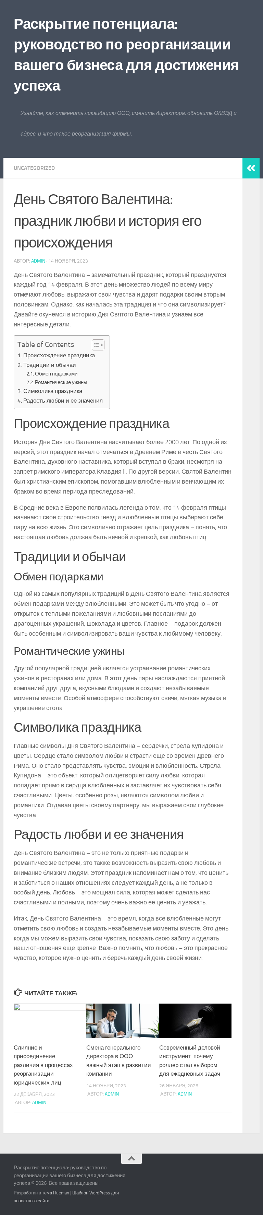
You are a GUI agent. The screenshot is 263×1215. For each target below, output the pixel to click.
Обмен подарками (56, 374)
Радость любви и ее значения (63, 400)
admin (38, 261)
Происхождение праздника (59, 355)
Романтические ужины (61, 382)
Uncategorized (34, 168)
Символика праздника (52, 390)
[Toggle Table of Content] (95, 345)
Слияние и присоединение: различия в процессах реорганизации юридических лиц (43, 1065)
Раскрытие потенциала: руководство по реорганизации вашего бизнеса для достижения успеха (126, 54)
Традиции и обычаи (49, 364)
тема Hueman (55, 1192)
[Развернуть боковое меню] (251, 168)
